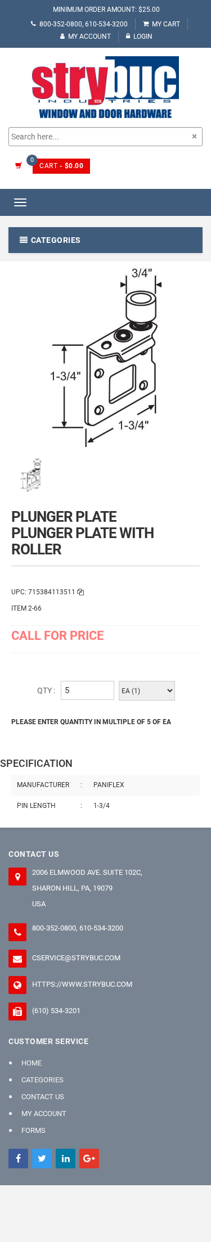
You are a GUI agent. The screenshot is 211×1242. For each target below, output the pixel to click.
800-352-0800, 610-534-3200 (83, 24)
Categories (42, 1080)
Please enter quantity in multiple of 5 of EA (91, 722)
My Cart (166, 24)
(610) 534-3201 (56, 1010)
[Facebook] (18, 1158)
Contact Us (42, 1096)
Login (142, 36)
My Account (89, 36)
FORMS (33, 1130)
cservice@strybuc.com (76, 958)
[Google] (89, 1158)
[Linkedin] (65, 1158)
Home (31, 1063)
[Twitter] (42, 1158)
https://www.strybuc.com (82, 984)
